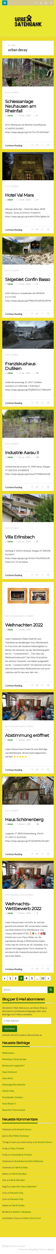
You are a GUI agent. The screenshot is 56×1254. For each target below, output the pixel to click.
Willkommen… (8, 1053)
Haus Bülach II (9, 1103)
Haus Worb (7, 1078)
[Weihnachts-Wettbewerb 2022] (28, 875)
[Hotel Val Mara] (28, 166)
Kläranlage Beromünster (14, 1084)
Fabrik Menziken (19, 1173)
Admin (10, 115)
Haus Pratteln (17, 1148)
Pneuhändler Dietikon (12, 1097)
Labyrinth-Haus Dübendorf (24, 1186)
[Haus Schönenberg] (28, 791)
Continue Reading (14, 145)
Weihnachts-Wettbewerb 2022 (23, 906)
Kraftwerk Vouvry (22, 1129)
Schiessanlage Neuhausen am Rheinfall (20, 106)
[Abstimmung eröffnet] (28, 706)
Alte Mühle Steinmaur (19, 1135)
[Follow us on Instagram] (46, 2)
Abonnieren (9, 1028)
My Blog (5, 1246)
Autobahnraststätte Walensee (28, 1161)
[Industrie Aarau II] (28, 424)
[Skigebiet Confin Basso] (28, 250)
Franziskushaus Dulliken (20, 366)
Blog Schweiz (12, 92)
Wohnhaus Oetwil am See (14, 1059)
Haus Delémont (9, 1072)
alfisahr (51, 1249)
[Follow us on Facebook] (36, 2)
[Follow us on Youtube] (41, 2)
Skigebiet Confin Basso (27, 279)
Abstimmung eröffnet (27, 735)
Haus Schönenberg (24, 819)
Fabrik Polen (8, 1091)
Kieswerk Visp (16, 1192)
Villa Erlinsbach (20, 537)
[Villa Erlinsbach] (28, 508)
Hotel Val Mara (19, 195)
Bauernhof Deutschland (13, 1110)
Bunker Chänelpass (22, 1211)
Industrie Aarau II (22, 452)
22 (43, 978)
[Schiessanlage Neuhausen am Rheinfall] (28, 72)
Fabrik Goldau (21, 1167)
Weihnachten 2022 (24, 625)
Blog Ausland (12, 616)
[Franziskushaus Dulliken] (28, 335)
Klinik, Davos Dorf (32, 1218)
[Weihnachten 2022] (28, 596)
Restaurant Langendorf (13, 1065)
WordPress (33, 1249)
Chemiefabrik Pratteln (21, 1154)
